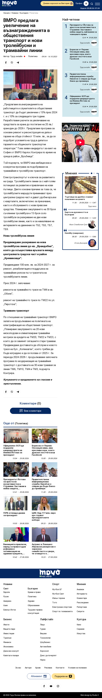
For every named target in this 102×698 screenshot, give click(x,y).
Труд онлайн (16, 56)
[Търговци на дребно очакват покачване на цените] (80, 185)
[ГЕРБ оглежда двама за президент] (16, 503)
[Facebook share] (5, 62)
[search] (92, 4)
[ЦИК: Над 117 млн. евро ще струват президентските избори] (44, 503)
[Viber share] (11, 62)
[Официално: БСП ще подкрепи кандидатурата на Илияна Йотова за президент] (16, 436)
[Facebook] (44, 686)
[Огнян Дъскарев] (92, 243)
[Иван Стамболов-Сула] (92, 225)
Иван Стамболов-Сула (78, 225)
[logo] (9, 3)
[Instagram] (58, 686)
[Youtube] (51, 686)
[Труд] (49, 573)
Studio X (95, 695)
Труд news (92, 206)
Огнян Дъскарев (80, 243)
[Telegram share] (17, 62)
